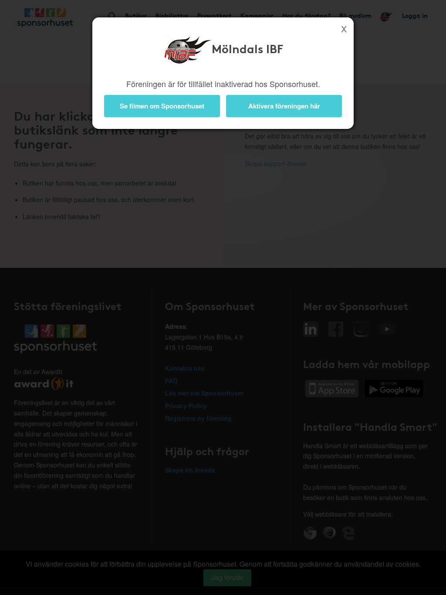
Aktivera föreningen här (284, 106)
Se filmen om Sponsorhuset (162, 106)
